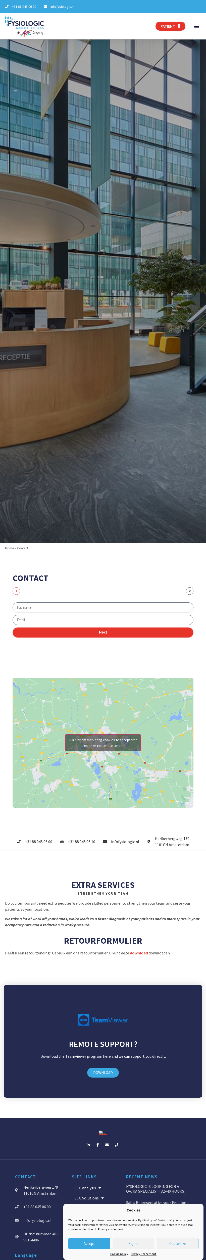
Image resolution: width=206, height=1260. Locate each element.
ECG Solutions (86, 1197)
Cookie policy (119, 1254)
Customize (177, 1243)
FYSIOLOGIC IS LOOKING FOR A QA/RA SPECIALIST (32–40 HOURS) (155, 1189)
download (139, 952)
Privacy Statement (144, 1254)
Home (9, 548)
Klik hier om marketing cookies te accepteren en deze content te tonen (103, 743)
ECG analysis (85, 1187)
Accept (89, 1243)
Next (103, 632)
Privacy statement (111, 1229)
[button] (197, 26)
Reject (133, 1243)
